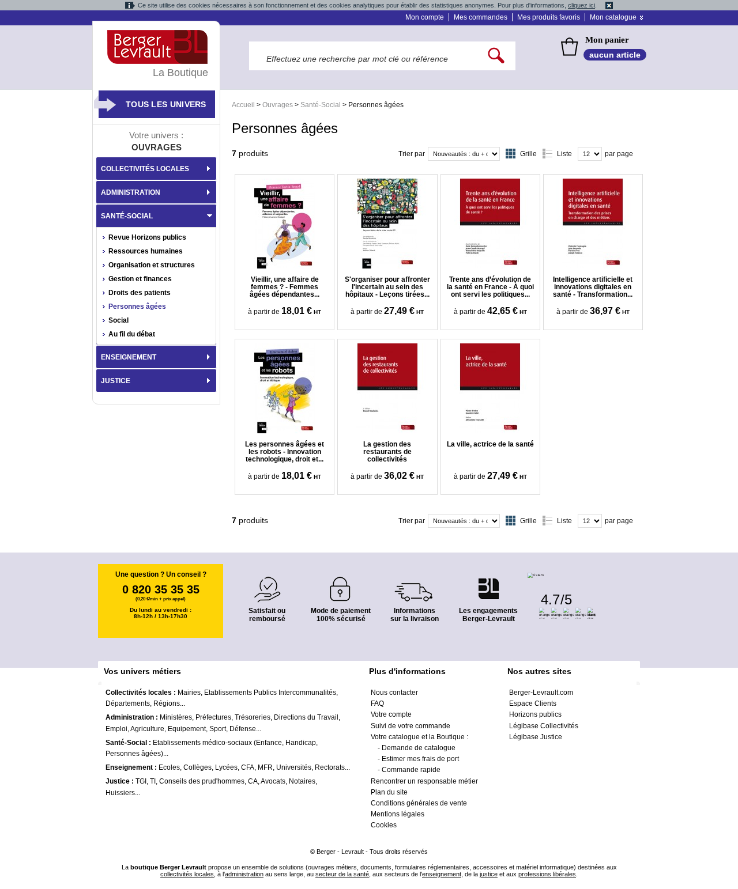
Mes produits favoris (548, 17)
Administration (130, 192)
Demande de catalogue (418, 748)
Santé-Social (320, 105)
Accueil (243, 105)
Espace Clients (532, 703)
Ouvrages (277, 105)
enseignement (441, 874)
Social (118, 320)
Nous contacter (394, 692)
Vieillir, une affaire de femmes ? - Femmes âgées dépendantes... (284, 286)
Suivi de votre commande (410, 726)
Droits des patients (139, 293)
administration (244, 874)
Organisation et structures (151, 265)
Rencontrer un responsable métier (424, 781)
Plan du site (389, 792)
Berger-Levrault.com (541, 692)
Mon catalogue (613, 17)
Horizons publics (535, 714)
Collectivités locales (145, 169)
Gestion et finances (140, 279)
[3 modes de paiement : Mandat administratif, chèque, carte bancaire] (340, 585)
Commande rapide (411, 770)
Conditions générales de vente (419, 803)
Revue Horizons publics (147, 237)
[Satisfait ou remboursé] (267, 582)
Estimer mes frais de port (420, 759)
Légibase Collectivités (543, 726)
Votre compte (391, 714)
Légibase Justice (535, 737)
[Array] (284, 224)
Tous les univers (166, 104)
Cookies (384, 825)
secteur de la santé (342, 874)
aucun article (615, 54)
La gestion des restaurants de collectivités (387, 451)
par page (619, 154)
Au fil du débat (131, 334)
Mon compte (424, 17)
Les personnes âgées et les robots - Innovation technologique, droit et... (284, 451)
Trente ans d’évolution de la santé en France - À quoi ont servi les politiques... (490, 286)
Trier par (411, 154)
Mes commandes (480, 17)
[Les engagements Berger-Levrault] (488, 582)
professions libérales (547, 874)
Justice (115, 381)
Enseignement (128, 357)
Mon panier (607, 39)
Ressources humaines (145, 251)
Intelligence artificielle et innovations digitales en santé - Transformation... (592, 286)
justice (489, 874)
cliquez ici (581, 5)
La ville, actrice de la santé (490, 444)
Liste (564, 154)
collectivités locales (187, 874)
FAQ (377, 703)
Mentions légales (397, 814)
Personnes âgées (137, 306)
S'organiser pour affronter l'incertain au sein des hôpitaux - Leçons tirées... (387, 286)
